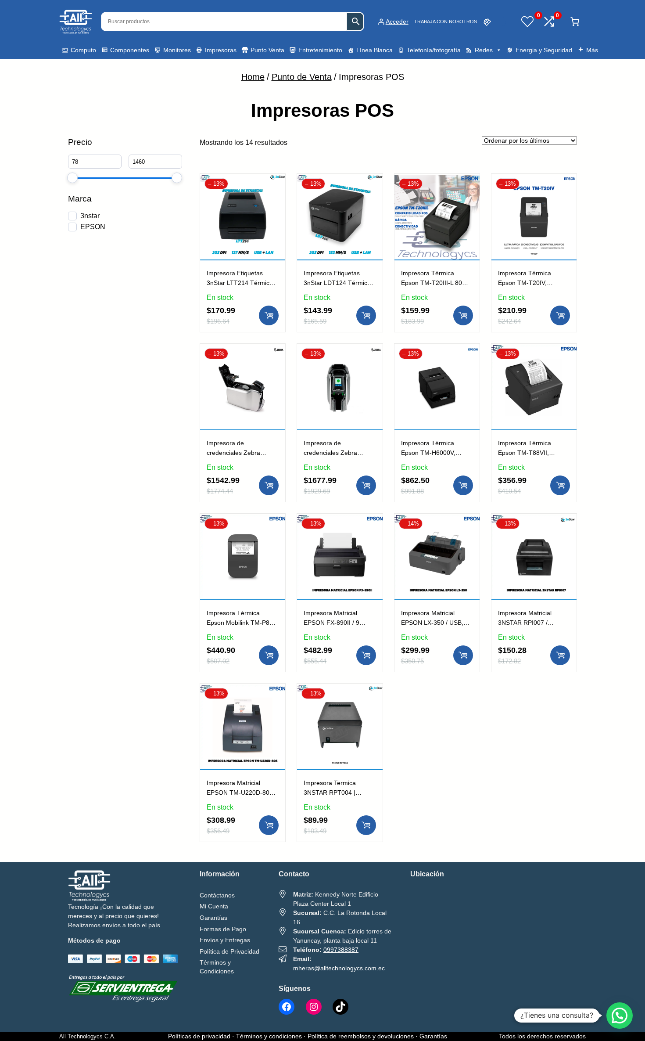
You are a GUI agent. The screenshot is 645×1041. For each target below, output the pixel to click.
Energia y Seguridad (544, 50)
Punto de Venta (302, 77)
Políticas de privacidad (199, 1036)
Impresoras (220, 50)
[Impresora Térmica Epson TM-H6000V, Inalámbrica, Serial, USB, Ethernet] (437, 350)
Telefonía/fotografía (434, 50)
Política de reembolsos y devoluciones (361, 1036)
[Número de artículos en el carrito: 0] (575, 21)
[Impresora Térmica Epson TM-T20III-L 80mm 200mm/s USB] (437, 180)
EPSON (92, 227)
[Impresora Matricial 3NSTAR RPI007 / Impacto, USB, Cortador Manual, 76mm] (534, 520)
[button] (619, 1015)
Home (253, 77)
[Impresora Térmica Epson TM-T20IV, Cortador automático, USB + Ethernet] (534, 180)
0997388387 (340, 949)
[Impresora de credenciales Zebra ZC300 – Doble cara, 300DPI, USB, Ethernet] (242, 350)
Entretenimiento (320, 50)
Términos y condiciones (269, 1036)
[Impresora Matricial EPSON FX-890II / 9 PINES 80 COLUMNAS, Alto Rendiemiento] (339, 520)
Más (592, 50)
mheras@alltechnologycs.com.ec (339, 968)
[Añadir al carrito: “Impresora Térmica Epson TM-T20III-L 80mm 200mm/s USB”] (463, 315)
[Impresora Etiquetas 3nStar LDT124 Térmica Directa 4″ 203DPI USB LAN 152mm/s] (339, 180)
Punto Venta (267, 50)
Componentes (129, 50)
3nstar (90, 216)
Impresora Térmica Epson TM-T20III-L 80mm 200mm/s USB (437, 283)
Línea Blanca (374, 50)
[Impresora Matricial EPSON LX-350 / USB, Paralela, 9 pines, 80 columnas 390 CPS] (437, 520)
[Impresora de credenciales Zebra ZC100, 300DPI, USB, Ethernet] (339, 350)
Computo (83, 50)
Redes (484, 50)
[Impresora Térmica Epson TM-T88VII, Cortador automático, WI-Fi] (534, 350)
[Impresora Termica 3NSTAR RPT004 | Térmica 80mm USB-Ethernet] (339, 690)
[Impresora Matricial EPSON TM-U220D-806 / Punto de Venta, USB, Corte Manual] (242, 690)
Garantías (433, 1036)
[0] (527, 21)
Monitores (177, 50)
